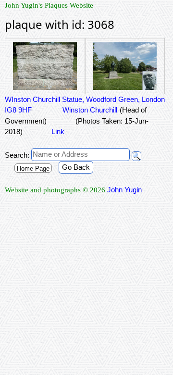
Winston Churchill (89, 110)
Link (57, 131)
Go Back (76, 167)
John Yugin (124, 190)
